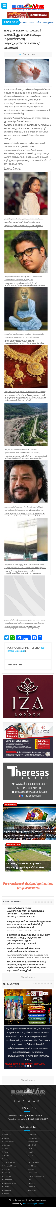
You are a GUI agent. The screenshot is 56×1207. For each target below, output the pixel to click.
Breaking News (10, 1183)
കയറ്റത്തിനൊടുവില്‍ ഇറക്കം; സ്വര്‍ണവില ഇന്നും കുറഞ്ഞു (23, 950)
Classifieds (8, 1180)
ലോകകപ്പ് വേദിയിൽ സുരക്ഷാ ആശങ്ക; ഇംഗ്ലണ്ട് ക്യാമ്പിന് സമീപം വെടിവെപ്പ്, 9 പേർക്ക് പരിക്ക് (25, 866)
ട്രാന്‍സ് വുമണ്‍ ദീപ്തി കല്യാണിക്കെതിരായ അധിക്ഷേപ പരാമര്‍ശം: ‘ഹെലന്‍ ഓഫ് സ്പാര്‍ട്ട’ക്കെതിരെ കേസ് (25, 912)
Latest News (8, 1142)
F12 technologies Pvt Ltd (33, 1203)
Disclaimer (32, 1135)
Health (30, 1152)
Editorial (7, 1173)
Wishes (31, 1169)
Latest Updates (34, 1138)
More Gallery (13, 844)
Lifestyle (31, 1187)
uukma (31, 1159)
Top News (32, 1190)
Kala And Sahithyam (36, 1176)
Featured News (10, 1166)
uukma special (11, 984)
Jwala (6, 1159)
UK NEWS (32, 1145)
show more (27, 977)
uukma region (9, 1162)
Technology (8, 1190)
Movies (6, 1155)
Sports (30, 1155)
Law (29, 1180)
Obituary (7, 1169)
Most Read (32, 1166)
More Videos (10, 805)
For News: (12, 1116)
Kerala (6, 1149)
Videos (6, 1194)
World (6, 1152)
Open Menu (4, 6)
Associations (33, 1142)
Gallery (6, 1138)
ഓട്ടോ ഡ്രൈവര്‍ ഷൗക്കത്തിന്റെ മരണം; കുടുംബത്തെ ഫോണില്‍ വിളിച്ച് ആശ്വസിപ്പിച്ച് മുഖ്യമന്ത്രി (29, 924)
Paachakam (32, 1173)
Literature (7, 1176)
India (30, 1149)
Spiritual (7, 1145)
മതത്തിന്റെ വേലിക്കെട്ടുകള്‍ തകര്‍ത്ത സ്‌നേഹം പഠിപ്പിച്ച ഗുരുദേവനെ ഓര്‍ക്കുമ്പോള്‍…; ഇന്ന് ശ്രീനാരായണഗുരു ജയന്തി (28, 939)
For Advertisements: (16, 1119)
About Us (7, 1135)
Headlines (32, 1183)
